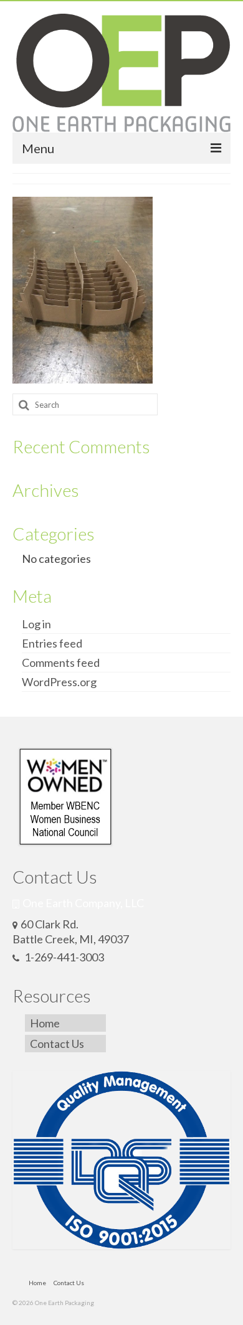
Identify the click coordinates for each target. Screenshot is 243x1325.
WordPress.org (59, 682)
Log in (36, 624)
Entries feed (52, 643)
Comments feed (61, 662)
